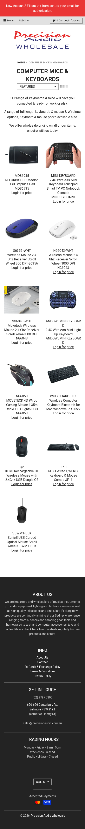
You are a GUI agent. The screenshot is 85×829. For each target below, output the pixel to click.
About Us (42, 657)
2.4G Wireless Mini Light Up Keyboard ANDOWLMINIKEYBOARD (63, 336)
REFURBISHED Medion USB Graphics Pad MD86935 (21, 184)
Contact (42, 662)
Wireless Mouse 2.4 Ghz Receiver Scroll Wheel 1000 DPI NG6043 (63, 261)
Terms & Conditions (42, 671)
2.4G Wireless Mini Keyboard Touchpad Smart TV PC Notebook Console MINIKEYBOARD (63, 188)
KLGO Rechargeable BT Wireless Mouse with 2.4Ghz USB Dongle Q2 (22, 475)
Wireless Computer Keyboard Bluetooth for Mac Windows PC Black (63, 405)
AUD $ (22, 20)
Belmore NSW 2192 (42, 709)
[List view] (66, 87)
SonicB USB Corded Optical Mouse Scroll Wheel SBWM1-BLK (22, 542)
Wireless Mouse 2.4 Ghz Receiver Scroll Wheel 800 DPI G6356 (22, 259)
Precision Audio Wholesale (48, 815)
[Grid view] (62, 87)
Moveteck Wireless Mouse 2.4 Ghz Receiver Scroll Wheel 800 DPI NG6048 (21, 332)
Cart (68, 20)
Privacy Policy (42, 675)
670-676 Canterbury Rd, (42, 704)
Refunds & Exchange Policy (42, 666)
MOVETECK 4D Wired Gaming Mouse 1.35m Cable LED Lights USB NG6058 (22, 407)
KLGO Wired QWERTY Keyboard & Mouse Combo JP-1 (63, 475)
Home (21, 62)
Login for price (72, 20)
